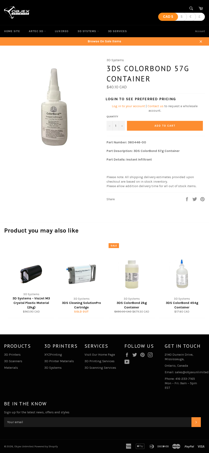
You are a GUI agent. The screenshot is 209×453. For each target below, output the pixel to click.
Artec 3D (36, 31)
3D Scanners (13, 361)
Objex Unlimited (23, 446)
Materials (11, 368)
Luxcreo (62, 31)
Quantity (112, 116)
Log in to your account (128, 106)
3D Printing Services (99, 361)
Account (200, 31)
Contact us (155, 106)
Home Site (12, 31)
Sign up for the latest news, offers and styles (36, 412)
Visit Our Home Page (99, 354)
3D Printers (12, 354)
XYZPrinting (53, 354)
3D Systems (87, 31)
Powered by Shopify (46, 446)
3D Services (117, 31)
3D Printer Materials (59, 361)
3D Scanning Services (100, 368)
